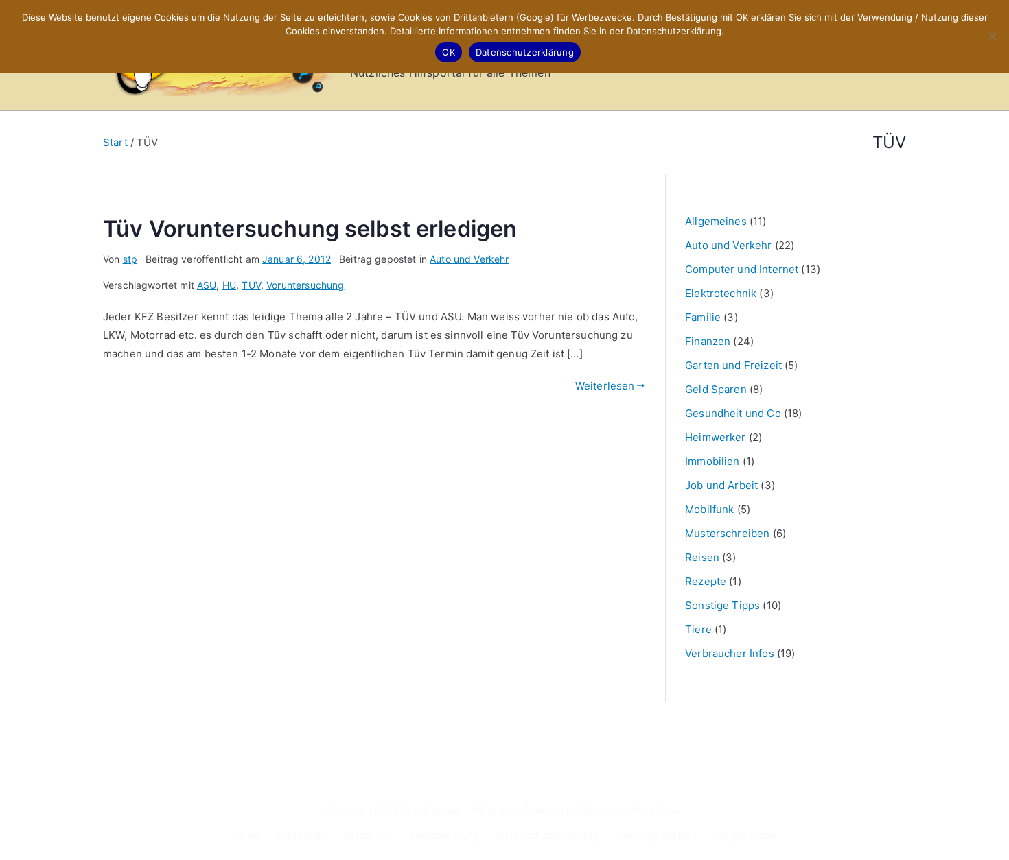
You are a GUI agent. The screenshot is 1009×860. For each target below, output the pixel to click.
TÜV (251, 285)
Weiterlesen (605, 385)
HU (229, 285)
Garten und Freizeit (733, 365)
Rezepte (705, 581)
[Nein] (992, 36)
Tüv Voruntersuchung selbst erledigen (310, 228)
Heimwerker (715, 437)
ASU (206, 285)
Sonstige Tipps (722, 605)
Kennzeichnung (445, 835)
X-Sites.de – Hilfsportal (465, 810)
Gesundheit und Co (733, 413)
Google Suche (745, 835)
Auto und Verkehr (469, 259)
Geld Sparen (716, 389)
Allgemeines (716, 221)
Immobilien (712, 461)
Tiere (698, 629)
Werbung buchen (656, 835)
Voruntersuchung (305, 285)
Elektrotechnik (720, 293)
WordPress (655, 810)
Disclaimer (368, 835)
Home (245, 835)
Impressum (302, 835)
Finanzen (707, 341)
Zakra (594, 810)
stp (130, 259)
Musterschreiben (727, 533)
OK (448, 52)
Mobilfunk (709, 509)
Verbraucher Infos (729, 653)
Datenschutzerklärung (548, 835)
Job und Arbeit (721, 485)
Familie (703, 317)
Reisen (702, 557)
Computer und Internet (741, 269)
